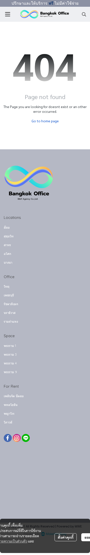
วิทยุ (7, 286)
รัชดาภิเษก (11, 304)
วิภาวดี (8, 422)
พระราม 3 (10, 354)
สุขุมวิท (9, 236)
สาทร (7, 245)
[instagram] (17, 438)
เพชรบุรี (9, 295)
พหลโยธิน (11, 405)
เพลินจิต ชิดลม (14, 396)
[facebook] (8, 438)
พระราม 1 (10, 346)
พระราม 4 (10, 363)
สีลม (7, 227)
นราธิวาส (10, 313)
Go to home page (45, 121)
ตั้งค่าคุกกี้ (66, 537)
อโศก (7, 254)
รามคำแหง (11, 321)
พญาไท (9, 413)
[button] (84, 14)
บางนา (8, 262)
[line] (26, 438)
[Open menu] (7, 14)
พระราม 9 (10, 372)
